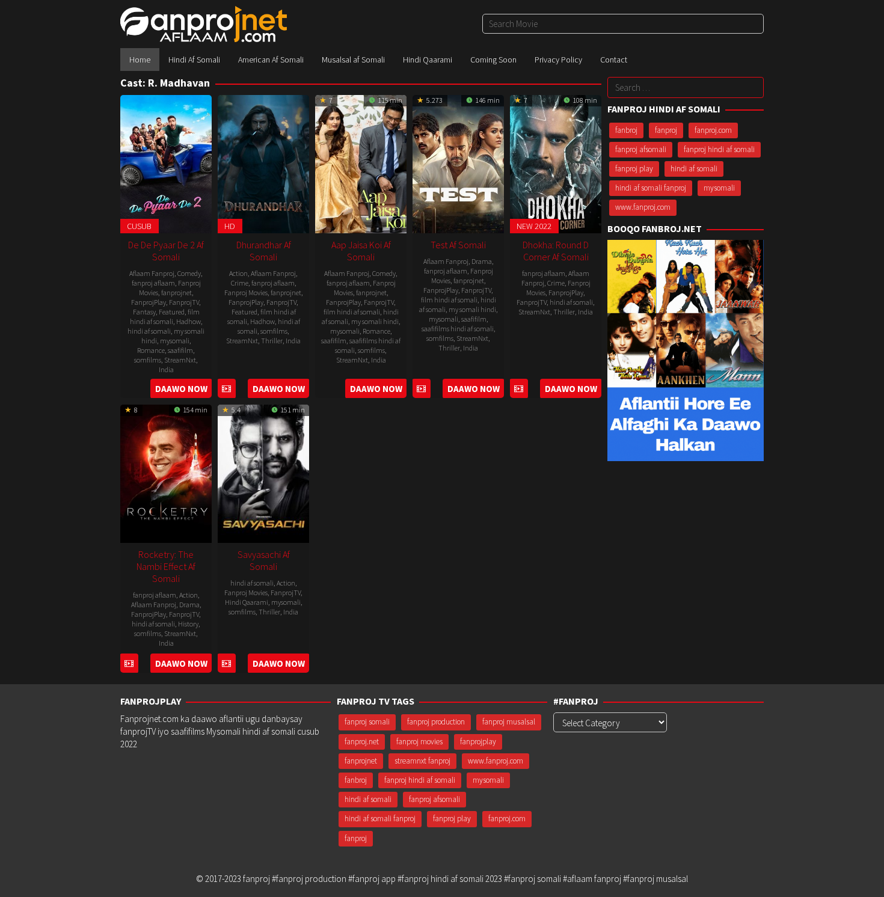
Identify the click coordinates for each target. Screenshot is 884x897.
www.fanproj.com (643, 207)
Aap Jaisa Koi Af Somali (361, 251)
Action (238, 273)
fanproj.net (362, 741)
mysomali (174, 340)
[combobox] (623, 24)
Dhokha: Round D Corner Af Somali (556, 251)
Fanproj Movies (246, 292)
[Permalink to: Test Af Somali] (458, 162)
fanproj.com (713, 130)
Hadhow (188, 321)
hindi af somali (149, 330)
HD (229, 226)
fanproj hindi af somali (719, 149)
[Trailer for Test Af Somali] (421, 389)
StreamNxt (180, 359)
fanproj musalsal (508, 722)
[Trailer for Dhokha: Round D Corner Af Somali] (518, 389)
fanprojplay (478, 741)
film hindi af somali (165, 316)
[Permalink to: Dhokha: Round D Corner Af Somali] (555, 162)
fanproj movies (419, 741)
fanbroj (626, 130)
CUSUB (139, 226)
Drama (481, 261)
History (188, 623)
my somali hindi (375, 321)
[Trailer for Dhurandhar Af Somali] (226, 389)
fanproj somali (367, 722)
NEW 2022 (534, 226)
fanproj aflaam (153, 282)
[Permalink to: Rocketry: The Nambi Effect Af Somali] (166, 472)
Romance (151, 350)
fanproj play (634, 169)
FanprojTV (184, 302)
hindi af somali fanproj (650, 188)
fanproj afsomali (640, 149)
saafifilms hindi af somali (458, 328)
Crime (239, 282)
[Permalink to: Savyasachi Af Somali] (263, 472)
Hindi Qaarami (246, 602)
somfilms (147, 359)
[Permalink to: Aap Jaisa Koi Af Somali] (361, 162)
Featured (172, 311)
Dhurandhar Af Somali (263, 251)
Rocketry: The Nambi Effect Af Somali (166, 566)
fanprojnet (176, 292)
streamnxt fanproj (422, 761)
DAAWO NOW (181, 388)
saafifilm (180, 350)
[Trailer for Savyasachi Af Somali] (226, 663)
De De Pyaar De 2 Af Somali (166, 251)
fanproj (666, 130)
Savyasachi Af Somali (264, 560)
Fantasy (144, 311)
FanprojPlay (148, 302)
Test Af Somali (458, 245)
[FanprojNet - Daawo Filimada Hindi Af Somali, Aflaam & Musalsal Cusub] (203, 23)
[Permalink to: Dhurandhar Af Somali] (263, 162)
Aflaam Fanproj (151, 273)
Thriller (272, 340)
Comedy (189, 273)
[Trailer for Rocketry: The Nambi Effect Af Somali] (129, 663)
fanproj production (436, 722)
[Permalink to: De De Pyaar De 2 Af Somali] (166, 162)
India (166, 369)
